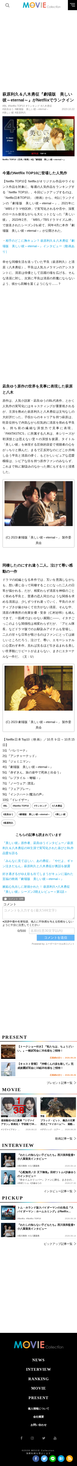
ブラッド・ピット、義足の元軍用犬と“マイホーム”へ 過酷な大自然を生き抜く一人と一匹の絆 (57, 1122)
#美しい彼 (8, 112)
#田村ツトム (23, 1183)
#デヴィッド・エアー (50, 1129)
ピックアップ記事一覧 (58, 1243)
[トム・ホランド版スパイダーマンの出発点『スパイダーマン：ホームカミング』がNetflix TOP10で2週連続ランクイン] (8, 1213)
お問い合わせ (39, 1424)
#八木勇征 (46, 105)
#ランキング (33, 105)
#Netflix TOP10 (16, 105)
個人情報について (38, 1408)
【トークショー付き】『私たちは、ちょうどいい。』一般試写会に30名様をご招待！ (45, 1048)
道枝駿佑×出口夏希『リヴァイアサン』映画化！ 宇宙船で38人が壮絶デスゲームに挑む (19, 1122)
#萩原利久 (20, 112)
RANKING (38, 1379)
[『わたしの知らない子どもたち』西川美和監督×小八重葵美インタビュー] (8, 1230)
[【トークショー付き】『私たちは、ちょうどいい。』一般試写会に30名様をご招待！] (8, 1052)
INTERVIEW (38, 1369)
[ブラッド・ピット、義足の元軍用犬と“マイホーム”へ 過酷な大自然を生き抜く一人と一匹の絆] (58, 1107)
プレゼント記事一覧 (59, 1082)
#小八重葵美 (33, 1236)
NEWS (38, 1360)
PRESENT (38, 1398)
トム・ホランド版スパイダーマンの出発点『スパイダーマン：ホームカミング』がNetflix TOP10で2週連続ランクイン (45, 1210)
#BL (4, 105)
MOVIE (38, 1388)
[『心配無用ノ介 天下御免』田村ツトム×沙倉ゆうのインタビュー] (8, 1177)
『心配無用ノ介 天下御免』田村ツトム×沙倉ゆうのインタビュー (46, 1174)
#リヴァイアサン (9, 1129)
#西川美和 (22, 1236)
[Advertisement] (38, 48)
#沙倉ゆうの (35, 1183)
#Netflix (21, 1218)
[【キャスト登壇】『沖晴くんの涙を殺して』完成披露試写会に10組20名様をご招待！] (8, 1069)
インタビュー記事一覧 (58, 1191)
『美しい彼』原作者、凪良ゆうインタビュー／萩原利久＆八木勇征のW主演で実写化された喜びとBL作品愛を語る (38, 848)
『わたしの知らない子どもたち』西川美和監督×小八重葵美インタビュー (46, 1226)
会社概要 (38, 1416)
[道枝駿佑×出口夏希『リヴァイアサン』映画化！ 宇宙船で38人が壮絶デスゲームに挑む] (19, 1107)
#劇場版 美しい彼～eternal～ (32, 109)
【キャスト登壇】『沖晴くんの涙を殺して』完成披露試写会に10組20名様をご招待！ (45, 1065)
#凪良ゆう (8, 109)
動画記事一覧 (63, 1138)
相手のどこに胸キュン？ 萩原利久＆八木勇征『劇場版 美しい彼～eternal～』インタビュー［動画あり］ (38, 246)
